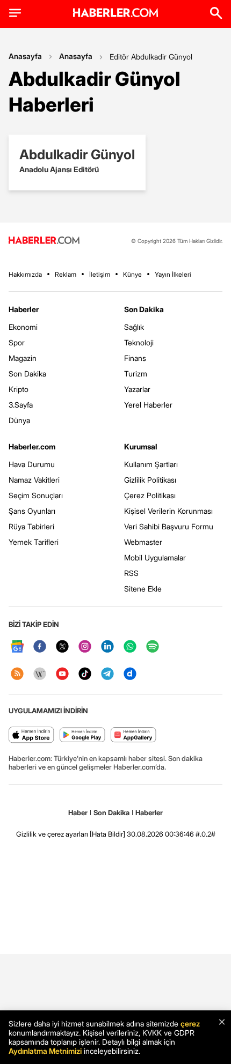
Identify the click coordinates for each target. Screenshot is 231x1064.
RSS (131, 573)
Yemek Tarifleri (34, 541)
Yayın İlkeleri (173, 274)
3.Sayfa (21, 404)
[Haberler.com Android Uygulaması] (82, 735)
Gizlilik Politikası (150, 479)
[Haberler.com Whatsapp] (130, 647)
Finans (135, 358)
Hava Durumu (32, 464)
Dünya (19, 420)
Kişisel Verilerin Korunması (168, 510)
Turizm (135, 373)
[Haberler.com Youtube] (62, 674)
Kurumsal (140, 446)
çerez (190, 1023)
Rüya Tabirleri (31, 526)
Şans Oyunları (32, 510)
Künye (132, 274)
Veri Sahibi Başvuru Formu (168, 526)
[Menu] (15, 12)
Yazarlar (137, 389)
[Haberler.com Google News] (17, 647)
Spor (17, 342)
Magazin (23, 358)
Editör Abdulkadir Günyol (151, 56)
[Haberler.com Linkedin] (107, 647)
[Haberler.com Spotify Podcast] (152, 647)
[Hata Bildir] (107, 834)
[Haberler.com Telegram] (107, 674)
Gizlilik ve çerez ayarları (52, 834)
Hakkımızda (25, 274)
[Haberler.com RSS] (17, 674)
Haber (78, 812)
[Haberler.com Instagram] (84, 647)
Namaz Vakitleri (34, 479)
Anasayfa (25, 56)
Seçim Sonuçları (36, 495)
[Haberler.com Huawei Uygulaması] (133, 735)
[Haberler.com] (44, 241)
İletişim (99, 274)
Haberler (24, 309)
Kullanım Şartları (151, 464)
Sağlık (134, 326)
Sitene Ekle (143, 588)
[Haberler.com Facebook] (39, 647)
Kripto (18, 389)
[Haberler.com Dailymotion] (130, 674)
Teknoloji (139, 342)
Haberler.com (32, 446)
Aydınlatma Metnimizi (45, 1050)
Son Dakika (27, 373)
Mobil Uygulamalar (155, 557)
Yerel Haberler (148, 404)
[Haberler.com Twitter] (62, 647)
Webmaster (143, 541)
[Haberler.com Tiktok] (84, 674)
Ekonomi (23, 326)
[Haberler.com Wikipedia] (39, 674)
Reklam (65, 274)
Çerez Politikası (150, 495)
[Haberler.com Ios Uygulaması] (31, 735)
